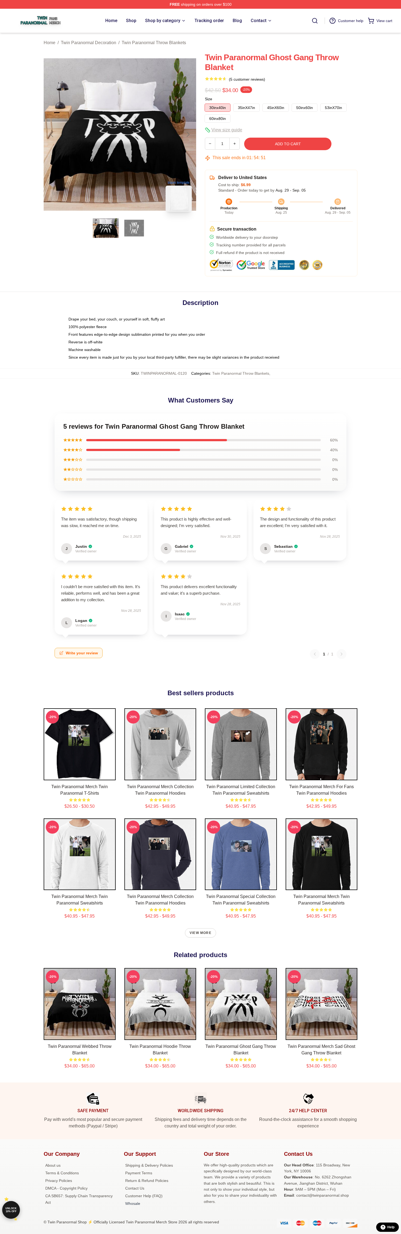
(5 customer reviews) (247, 79)
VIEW (79, 775)
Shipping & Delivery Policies (149, 1165)
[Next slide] (187, 134)
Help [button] (390, 1227)
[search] (314, 20)
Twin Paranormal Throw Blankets (154, 42)
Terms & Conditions (62, 1173)
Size (208, 99)
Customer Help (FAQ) (144, 1196)
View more (200, 933)
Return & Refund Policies (146, 1180)
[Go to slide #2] (134, 228)
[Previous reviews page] (315, 654)
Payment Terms (138, 1173)
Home (49, 42)
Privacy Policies (58, 1180)
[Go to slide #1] (106, 228)
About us (53, 1165)
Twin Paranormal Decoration (88, 42)
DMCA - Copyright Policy (66, 1188)
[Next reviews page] (341, 654)
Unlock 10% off (11, 1210)
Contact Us (134, 1188)
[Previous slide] (52, 134)
